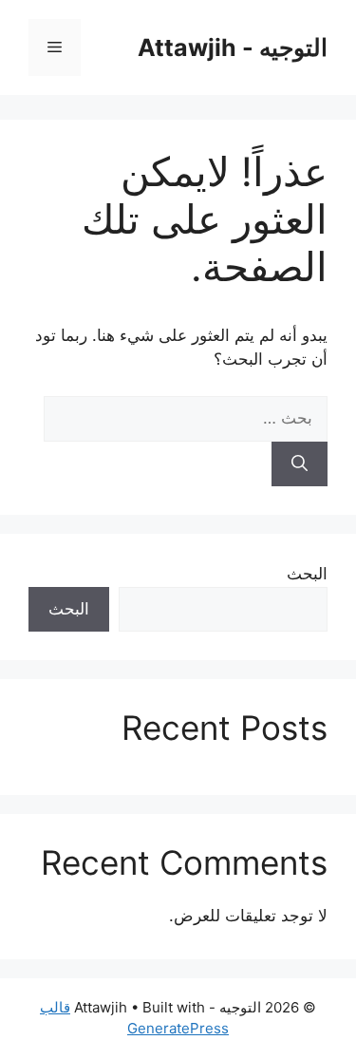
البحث (307, 573)
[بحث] (300, 464)
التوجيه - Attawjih (233, 47)
